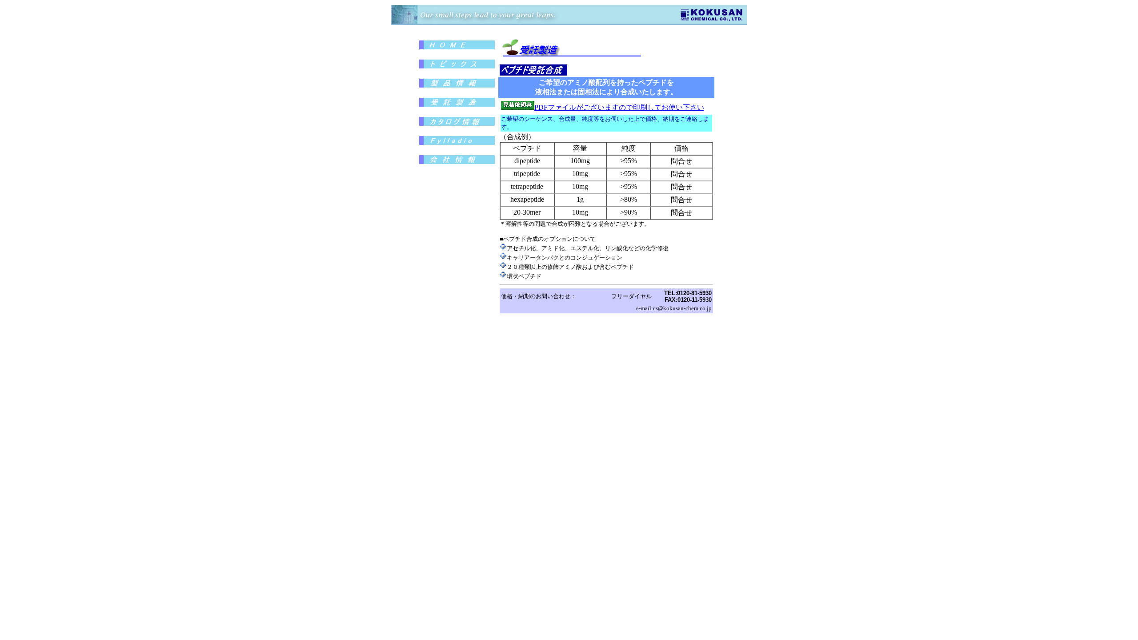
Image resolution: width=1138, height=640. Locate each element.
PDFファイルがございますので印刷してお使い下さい (619, 107)
